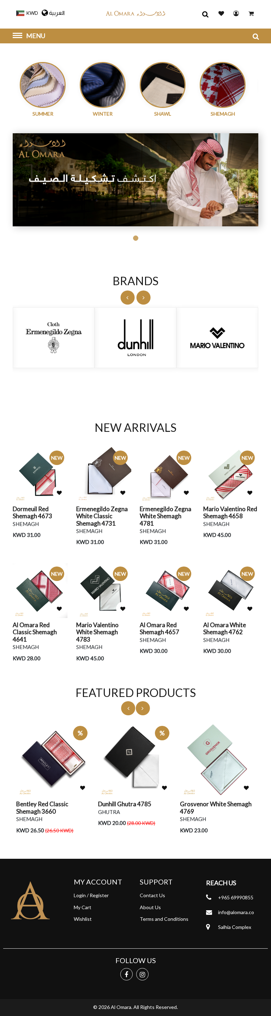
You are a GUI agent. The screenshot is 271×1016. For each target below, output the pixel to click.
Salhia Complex (234, 927)
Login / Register (91, 895)
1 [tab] (135, 238)
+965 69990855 (235, 897)
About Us (150, 907)
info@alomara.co (236, 912)
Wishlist (83, 919)
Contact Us (152, 895)
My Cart (82, 907)
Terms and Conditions (164, 919)
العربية (57, 13)
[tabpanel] (135, 180)
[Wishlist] (59, 492)
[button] (25, 12)
